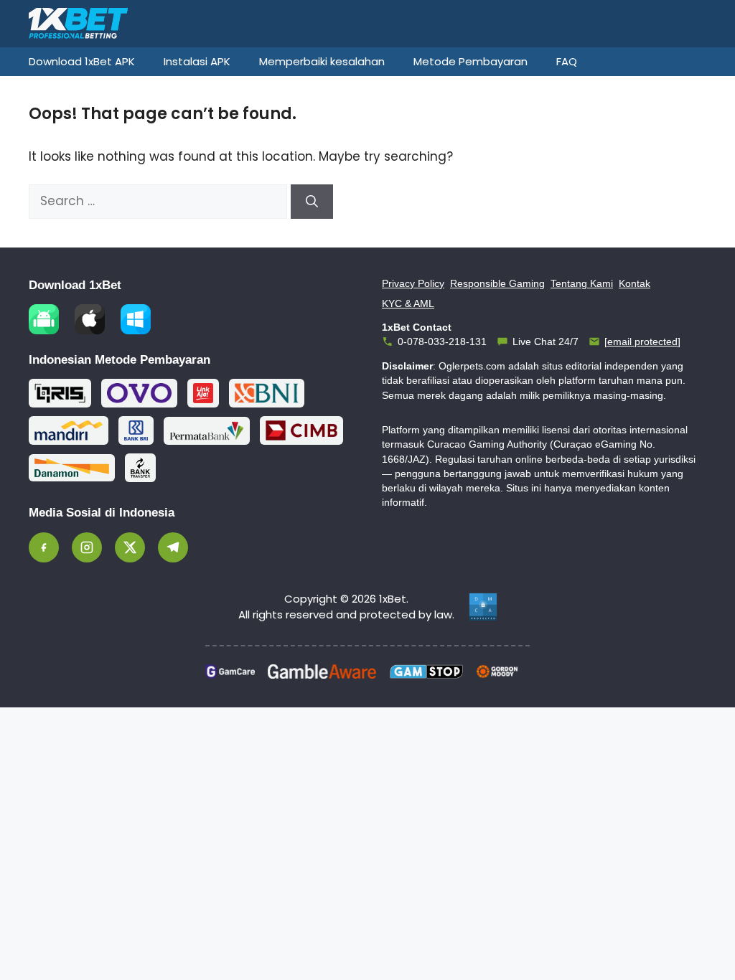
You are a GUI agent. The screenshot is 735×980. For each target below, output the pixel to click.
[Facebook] (44, 547)
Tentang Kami (582, 283)
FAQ (566, 61)
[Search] (312, 201)
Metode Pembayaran (470, 61)
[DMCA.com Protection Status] (483, 607)
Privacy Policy (413, 283)
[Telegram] (173, 547)
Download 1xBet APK (82, 61)
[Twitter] (130, 547)
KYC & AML (408, 303)
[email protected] (642, 341)
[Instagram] (87, 547)
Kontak (634, 283)
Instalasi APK (197, 61)
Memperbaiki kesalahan (322, 61)
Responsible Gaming (497, 283)
